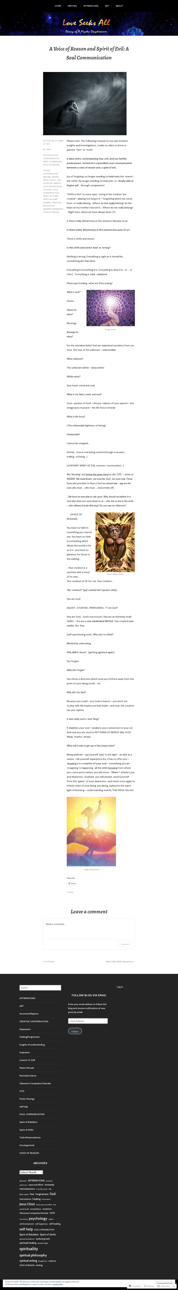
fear (32, 1194)
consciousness (27, 1188)
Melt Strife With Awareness (119, 961)
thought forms (42, 1261)
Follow (75, 1031)
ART (107, 6)
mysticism (47, 1209)
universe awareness (53, 209)
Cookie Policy (57, 1284)
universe (52, 1261)
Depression (25, 1029)
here (97, 869)
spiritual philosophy (33, 1255)
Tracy (49, 149)
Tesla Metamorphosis (30, 1137)
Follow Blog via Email (89, 995)
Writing (72, 6)
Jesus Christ (27, 1204)
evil (50, 1189)
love (54, 1205)
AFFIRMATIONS (27, 998)
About (119, 6)
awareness (23, 1185)
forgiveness (41, 1194)
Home (58, 6)
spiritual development (26, 1239)
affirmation (23, 1181)
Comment (125, 944)
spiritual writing (28, 1260)
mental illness (35, 1209)
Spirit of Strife (50, 196)
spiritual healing (27, 1242)
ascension (49, 1181)
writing (39, 1265)
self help (23, 1106)
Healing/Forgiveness (29, 1037)
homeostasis (46, 1199)
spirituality (28, 1248)
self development (26, 1224)
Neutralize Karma (27, 1075)
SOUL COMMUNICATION (31, 1114)
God (52, 1194)
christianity (49, 1185)
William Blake (117, 574)
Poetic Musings (26, 1099)
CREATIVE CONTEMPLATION (33, 1021)
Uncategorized (26, 1145)
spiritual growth (43, 1239)
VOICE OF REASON (51, 165)
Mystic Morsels (26, 1068)
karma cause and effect (44, 1205)
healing (37, 1199)
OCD (21, 1091)
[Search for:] (40, 987)
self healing (54, 1223)
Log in (120, 987)
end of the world (41, 1189)
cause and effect (35, 1185)
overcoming (23, 1219)
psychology (38, 1218)
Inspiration (24, 1052)
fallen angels (24, 1194)
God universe (25, 1199)
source (113, 329)
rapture (51, 1219)
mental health (24, 1209)
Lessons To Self (27, 1060)
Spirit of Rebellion (52, 162)
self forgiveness (41, 1224)
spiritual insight (43, 1243)
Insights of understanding (32, 1044)
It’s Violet (49, 961)
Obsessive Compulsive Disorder (35, 1083)
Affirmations (91, 6)
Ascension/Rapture (28, 1013)
